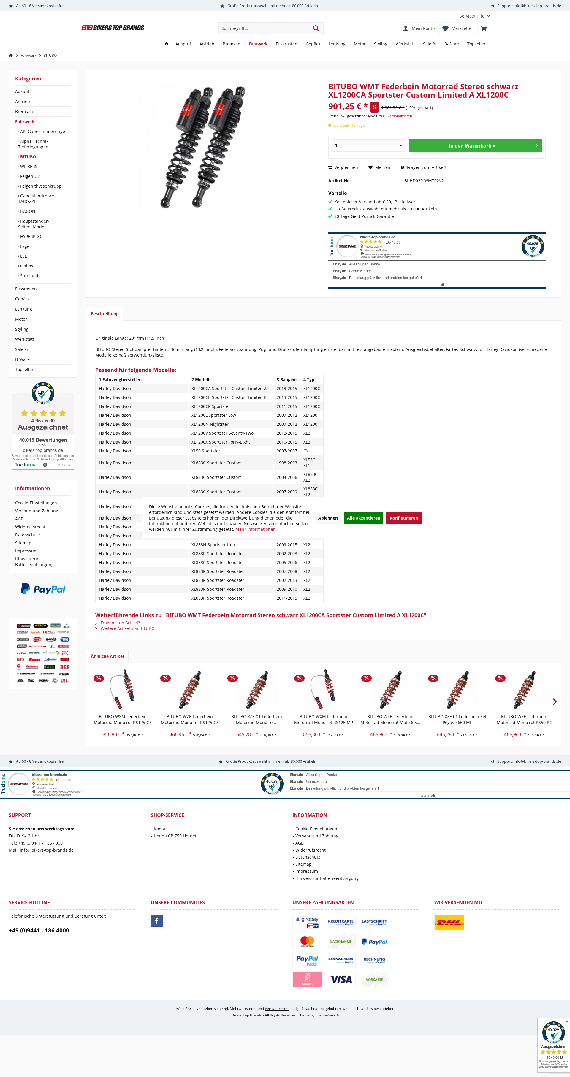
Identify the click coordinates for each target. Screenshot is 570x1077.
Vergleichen (345, 167)
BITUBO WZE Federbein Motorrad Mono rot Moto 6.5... (390, 719)
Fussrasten (26, 289)
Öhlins (26, 266)
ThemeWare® (327, 1015)
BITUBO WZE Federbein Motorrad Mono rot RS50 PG (524, 719)
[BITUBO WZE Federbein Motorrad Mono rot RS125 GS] (189, 690)
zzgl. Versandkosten (395, 115)
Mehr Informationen (255, 529)
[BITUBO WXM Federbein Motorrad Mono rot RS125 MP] (323, 690)
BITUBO (27, 156)
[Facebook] (157, 921)
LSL (23, 256)
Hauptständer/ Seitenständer (33, 223)
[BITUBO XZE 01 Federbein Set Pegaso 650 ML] (457, 690)
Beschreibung (104, 313)
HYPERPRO (30, 236)
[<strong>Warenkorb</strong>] (483, 28)
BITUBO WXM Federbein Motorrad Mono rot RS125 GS (123, 719)
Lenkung (23, 309)
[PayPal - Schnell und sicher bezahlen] (43, 588)
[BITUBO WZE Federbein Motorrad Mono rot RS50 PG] (524, 690)
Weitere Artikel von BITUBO (127, 628)
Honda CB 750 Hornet (175, 836)
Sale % (21, 349)
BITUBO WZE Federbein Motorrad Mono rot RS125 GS (190, 719)
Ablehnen (328, 518)
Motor (21, 319)
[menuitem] (472, 16)
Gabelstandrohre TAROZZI (36, 198)
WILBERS (28, 166)
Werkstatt (24, 339)
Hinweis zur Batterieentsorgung (34, 561)
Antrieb (22, 101)
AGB (19, 519)
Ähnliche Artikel (107, 656)
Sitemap (23, 543)
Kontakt (161, 828)
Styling (21, 329)
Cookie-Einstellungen (36, 503)
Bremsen (24, 111)
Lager (25, 246)
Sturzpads (29, 275)
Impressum (26, 551)
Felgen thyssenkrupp (40, 186)
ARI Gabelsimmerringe (42, 131)
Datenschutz (27, 535)
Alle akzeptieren (363, 518)
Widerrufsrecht (30, 527)
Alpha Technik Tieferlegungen (33, 144)
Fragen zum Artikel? (426, 167)
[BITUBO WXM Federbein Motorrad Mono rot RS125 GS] (122, 690)
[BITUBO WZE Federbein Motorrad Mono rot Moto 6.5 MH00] (390, 690)
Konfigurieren (404, 518)
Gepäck (22, 299)
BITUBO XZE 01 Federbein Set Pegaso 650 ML (457, 719)
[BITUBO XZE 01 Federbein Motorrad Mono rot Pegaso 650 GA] (256, 690)
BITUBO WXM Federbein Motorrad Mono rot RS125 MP (323, 719)
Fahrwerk (25, 121)
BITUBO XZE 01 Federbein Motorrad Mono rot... (256, 719)
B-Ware (22, 359)
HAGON (27, 211)
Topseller (24, 369)
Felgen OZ (29, 176)
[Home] (166, 44)
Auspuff (23, 91)
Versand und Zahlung (36, 511)
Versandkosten (277, 1008)
